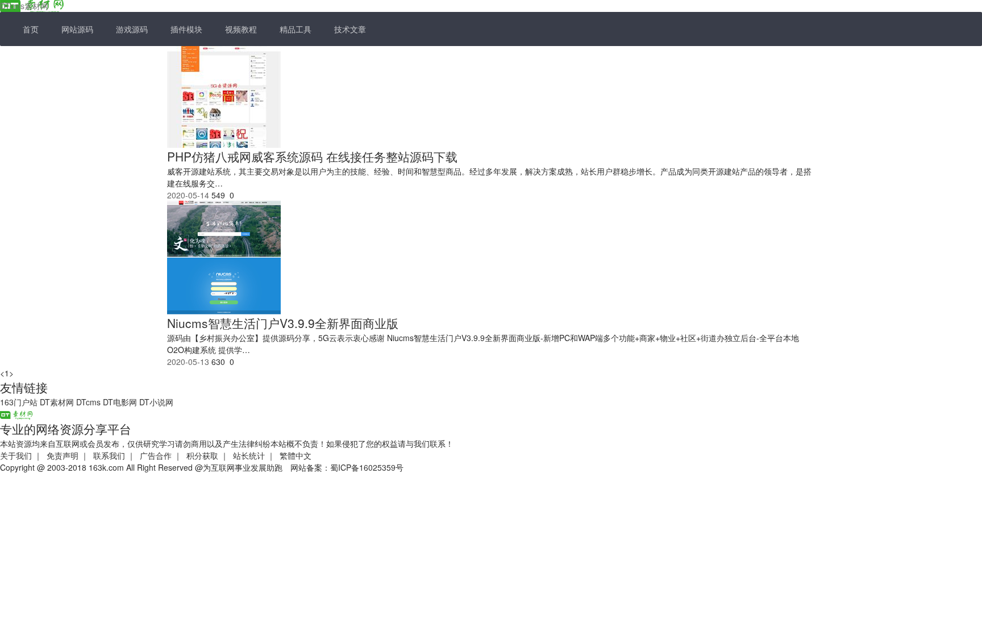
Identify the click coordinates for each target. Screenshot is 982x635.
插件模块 (186, 29)
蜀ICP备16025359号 (366, 467)
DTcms (88, 402)
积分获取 (202, 455)
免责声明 (62, 455)
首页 (31, 29)
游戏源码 (132, 29)
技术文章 (350, 29)
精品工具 (295, 29)
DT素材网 (57, 402)
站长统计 (249, 455)
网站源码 (77, 29)
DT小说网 (156, 402)
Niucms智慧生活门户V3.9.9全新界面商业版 (282, 322)
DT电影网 (120, 402)
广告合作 (156, 455)
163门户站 (19, 402)
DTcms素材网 (24, 5)
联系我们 (109, 455)
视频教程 (241, 29)
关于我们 (16, 455)
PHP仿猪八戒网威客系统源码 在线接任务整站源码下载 (312, 156)
